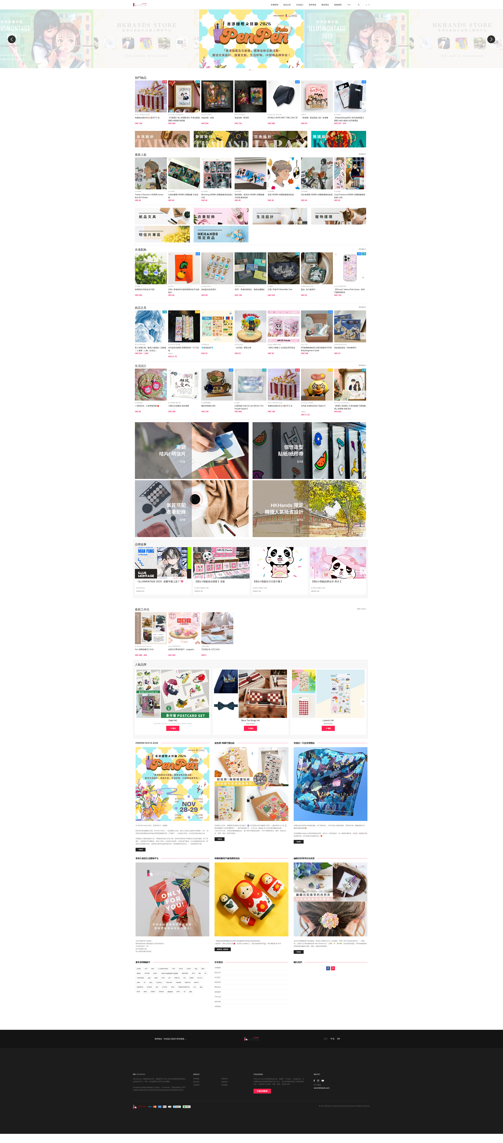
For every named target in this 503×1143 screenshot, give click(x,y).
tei (145, 982)
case (202, 969)
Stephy (338, 114)
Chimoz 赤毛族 (175, 344)
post (163, 978)
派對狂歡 (218, 1002)
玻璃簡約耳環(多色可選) (145, 289)
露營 (190, 991)
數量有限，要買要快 (222, 949)
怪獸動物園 (207, 403)
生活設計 (300, 5)
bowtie (149, 987)
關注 (174, 728)
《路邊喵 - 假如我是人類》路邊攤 (314, 118)
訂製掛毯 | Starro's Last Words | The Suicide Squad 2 (249, 407)
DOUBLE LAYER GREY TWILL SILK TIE (283, 118)
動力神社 (206, 646)
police (199, 978)
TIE (184, 991)
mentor (187, 982)
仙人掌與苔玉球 (341, 286)
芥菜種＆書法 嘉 (175, 403)
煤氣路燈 (170, 991)
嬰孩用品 (325, 5)
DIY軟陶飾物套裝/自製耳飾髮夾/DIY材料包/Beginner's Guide (316, 349)
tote (173, 969)
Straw (191, 978)
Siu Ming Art (141, 344)
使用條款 (196, 1079)
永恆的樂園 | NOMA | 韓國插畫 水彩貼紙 (183, 196)
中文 (332, 1039)
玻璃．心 (140, 286)
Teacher (169, 982)
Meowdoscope (308, 286)
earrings (140, 987)
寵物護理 (338, 5)
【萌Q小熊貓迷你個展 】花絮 (210, 581)
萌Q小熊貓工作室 (275, 344)
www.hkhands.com (321, 1088)
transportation (184, 987)
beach (196, 982)
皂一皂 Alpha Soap (143, 114)
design (161, 991)
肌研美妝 (312, 5)
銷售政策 (196, 1082)
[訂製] (184, 96)
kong (181, 969)
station (177, 978)
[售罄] (151, 96)
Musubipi (240, 344)
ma (200, 973)
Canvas (178, 982)
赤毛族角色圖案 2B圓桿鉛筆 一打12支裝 (183, 349)
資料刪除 (224, 1085)
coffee (164, 987)
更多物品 (362, 154)
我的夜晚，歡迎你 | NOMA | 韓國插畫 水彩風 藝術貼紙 (249, 196)
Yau (157, 987)
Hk (205, 973)
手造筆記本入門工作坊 (210, 649)
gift (146, 969)
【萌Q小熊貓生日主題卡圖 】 (268, 581)
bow (138, 991)
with (178, 991)
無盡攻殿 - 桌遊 (207, 118)
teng (172, 987)
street (153, 991)
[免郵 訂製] (350, 268)
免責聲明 (196, 1085)
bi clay (305, 344)
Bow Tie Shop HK (276, 114)
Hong (189, 969)
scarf (139, 969)
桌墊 (149, 978)
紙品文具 (287, 5)
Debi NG (172, 720)
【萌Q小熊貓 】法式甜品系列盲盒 (281, 348)
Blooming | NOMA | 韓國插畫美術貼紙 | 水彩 (216, 196)
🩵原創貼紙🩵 (207, 348)
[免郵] (284, 96)
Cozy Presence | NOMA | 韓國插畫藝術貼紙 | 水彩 (349, 196)
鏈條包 (139, 973)
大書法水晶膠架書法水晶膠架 (169, 973)
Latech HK (328, 720)
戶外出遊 (218, 997)
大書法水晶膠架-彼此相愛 (178, 406)
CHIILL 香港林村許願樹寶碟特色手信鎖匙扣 (183, 290)
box (193, 973)
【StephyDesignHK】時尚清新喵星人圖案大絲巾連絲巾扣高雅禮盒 (349, 119)
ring (145, 991)
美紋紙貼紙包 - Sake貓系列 (345, 348)
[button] (491, 39)
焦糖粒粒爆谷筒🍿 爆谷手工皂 (147, 118)
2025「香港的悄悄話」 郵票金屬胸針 (250, 289)
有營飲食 (218, 1006)
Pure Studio (207, 114)
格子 (304, 114)
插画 (201, 987)
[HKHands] (140, 4)
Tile (194, 987)
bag (152, 969)
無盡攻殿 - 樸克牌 (242, 118)
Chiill (172, 286)
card (156, 978)
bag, (150, 982)
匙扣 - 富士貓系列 (308, 289)
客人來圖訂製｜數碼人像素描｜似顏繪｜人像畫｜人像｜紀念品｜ (150, 349)
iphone (147, 973)
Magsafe (185, 973)
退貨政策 (224, 1082)
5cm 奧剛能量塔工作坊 (144, 649)
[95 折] (184, 326)
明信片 (155, 973)
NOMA (139, 191)
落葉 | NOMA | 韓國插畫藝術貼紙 (281, 195)
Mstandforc (207, 286)
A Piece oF (240, 286)
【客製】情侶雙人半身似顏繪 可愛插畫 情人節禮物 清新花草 (350, 407)
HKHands (141, 588)
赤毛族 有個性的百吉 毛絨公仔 (313, 406)
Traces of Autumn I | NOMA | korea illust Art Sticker (149, 196)
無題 (271, 286)
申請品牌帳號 (262, 1091)
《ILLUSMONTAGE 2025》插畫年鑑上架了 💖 (159, 581)
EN (338, 1039)
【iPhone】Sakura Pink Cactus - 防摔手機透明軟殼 (349, 290)
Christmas (140, 978)
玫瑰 (196, 969)
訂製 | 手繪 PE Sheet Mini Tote (280, 289)
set (169, 978)
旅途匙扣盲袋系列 (208, 289)
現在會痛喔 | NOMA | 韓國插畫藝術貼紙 (317, 195)
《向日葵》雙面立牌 (243, 348)
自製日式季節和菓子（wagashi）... (182, 649)
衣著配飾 (274, 5)
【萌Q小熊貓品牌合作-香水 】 (326, 581)
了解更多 (140, 849)
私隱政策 (224, 1079)
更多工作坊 (361, 609)
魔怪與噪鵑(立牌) (208, 406)
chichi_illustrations (176, 114)
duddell (159, 982)
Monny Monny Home (144, 646)
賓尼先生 (206, 344)
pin (184, 978)
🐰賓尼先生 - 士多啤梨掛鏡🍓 (147, 406)
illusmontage (163, 969)
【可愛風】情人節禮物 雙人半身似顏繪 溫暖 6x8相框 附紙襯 (184, 119)
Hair (138, 982)
